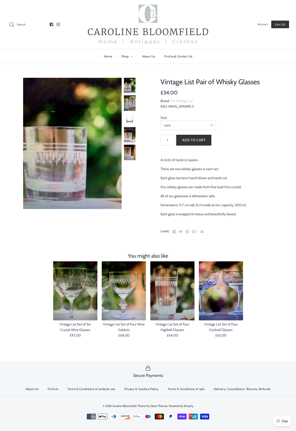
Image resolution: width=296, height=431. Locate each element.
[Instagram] (58, 24)
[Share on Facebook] (174, 231)
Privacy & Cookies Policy (141, 389)
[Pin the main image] (187, 231)
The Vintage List (181, 101)
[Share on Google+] (194, 231)
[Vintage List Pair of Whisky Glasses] (72, 143)
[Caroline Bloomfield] (148, 7)
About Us (148, 56)
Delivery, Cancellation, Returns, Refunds (242, 389)
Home (108, 56)
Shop (127, 56)
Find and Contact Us (178, 56)
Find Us (53, 389)
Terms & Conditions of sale (186, 389)
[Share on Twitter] (180, 231)
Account (263, 24)
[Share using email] (202, 231)
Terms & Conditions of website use (91, 389)
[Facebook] (51, 24)
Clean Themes (159, 406)
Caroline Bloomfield (124, 406)
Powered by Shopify (181, 406)
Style (163, 117)
